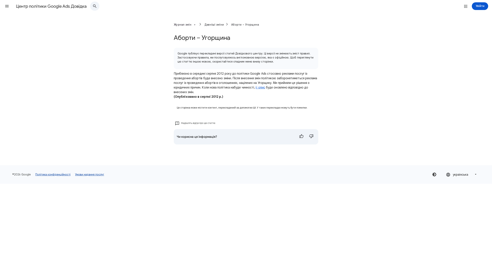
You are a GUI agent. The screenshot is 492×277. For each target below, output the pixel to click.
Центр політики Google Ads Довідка (51, 6)
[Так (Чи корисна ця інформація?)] (301, 136)
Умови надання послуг (89, 174)
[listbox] (462, 174)
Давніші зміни (214, 24)
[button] (7, 6)
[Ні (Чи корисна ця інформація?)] (311, 136)
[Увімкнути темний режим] (434, 174)
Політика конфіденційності (53, 174)
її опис (260, 87)
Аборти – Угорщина (245, 24)
